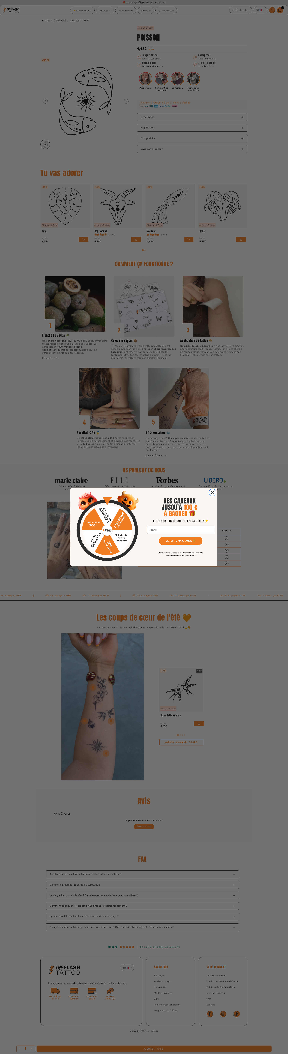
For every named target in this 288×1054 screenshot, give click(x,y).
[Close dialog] (212, 492)
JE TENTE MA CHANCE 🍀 (180, 540)
